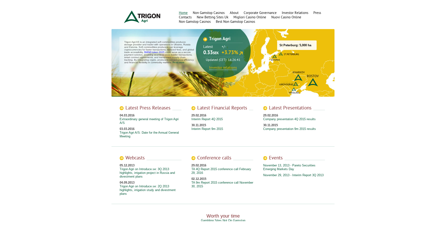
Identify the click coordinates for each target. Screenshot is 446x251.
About (234, 13)
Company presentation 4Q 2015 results (289, 119)
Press (317, 13)
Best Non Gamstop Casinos (235, 22)
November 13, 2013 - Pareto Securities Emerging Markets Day (289, 167)
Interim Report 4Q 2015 (207, 119)
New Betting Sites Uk (212, 17)
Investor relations (223, 68)
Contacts (185, 17)
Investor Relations (295, 13)
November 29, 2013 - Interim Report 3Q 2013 (293, 175)
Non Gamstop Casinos (209, 13)
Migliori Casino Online (249, 17)
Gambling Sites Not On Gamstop (223, 220)
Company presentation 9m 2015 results (289, 129)
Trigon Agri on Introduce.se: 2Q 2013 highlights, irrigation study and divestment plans (148, 190)
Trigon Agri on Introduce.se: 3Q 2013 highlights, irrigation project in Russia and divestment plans (147, 172)
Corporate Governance (260, 13)
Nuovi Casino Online (286, 17)
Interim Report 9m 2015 (207, 129)
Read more (178, 62)
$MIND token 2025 (154, 52)
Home (183, 13)
